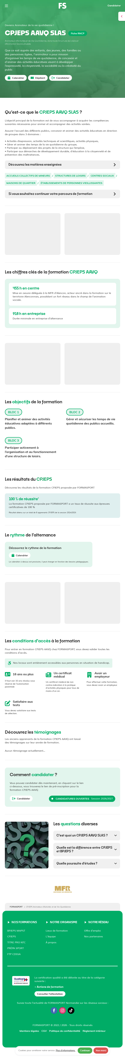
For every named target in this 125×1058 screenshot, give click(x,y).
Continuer (85, 1050)
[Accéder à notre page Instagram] (62, 1010)
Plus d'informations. (65, 1050)
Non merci (101, 1050)
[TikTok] (71, 1010)
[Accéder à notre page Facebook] (54, 1010)
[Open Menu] (6, 5)
